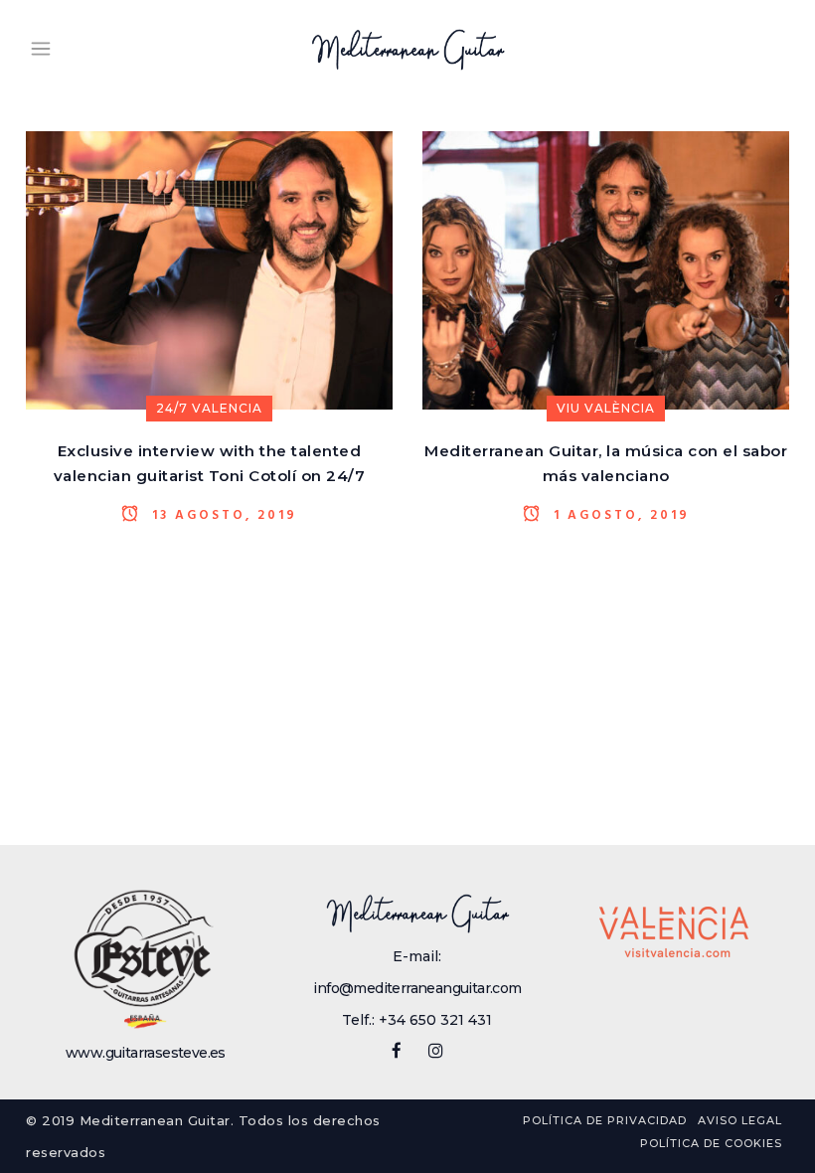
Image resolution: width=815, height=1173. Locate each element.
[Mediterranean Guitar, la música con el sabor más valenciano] (605, 268)
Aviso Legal (740, 1120)
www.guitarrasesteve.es (146, 1053)
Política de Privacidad (605, 1120)
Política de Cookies (711, 1143)
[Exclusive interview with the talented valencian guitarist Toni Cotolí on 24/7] (209, 268)
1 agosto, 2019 (619, 515)
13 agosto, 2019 (221, 515)
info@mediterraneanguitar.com (417, 988)
